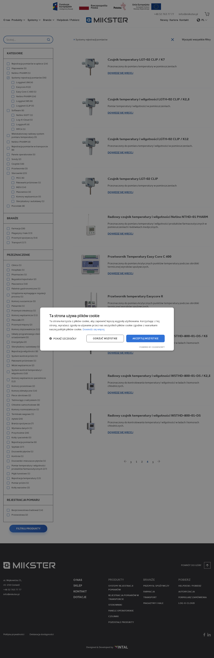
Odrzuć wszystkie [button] (105, 338)
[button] (62, 338)
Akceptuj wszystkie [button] (145, 338)
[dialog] (107, 329)
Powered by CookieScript (152, 347)
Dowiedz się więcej (93, 329)
